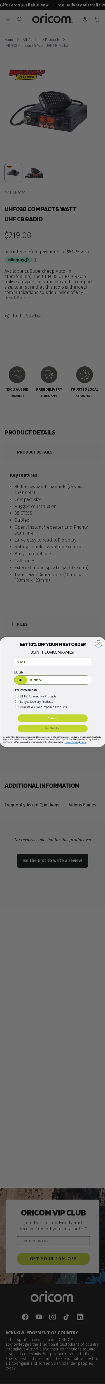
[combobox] (20, 680)
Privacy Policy (71, 742)
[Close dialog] (98, 643)
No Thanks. (52, 728)
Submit (52, 718)
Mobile (18, 673)
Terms (83, 742)
